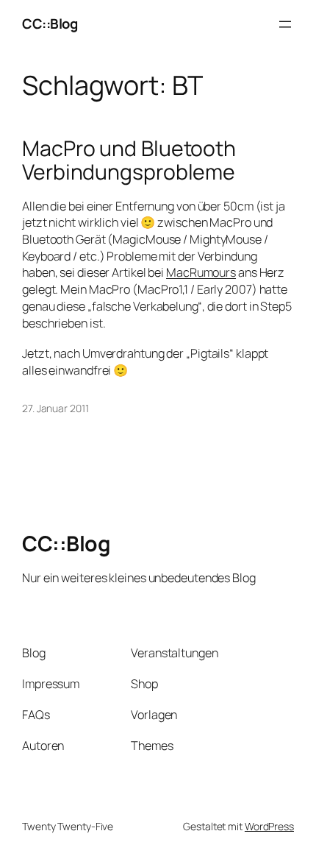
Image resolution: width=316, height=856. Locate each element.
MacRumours (201, 272)
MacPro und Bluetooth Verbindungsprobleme (129, 160)
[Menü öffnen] (285, 24)
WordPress (269, 826)
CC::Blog (49, 23)
